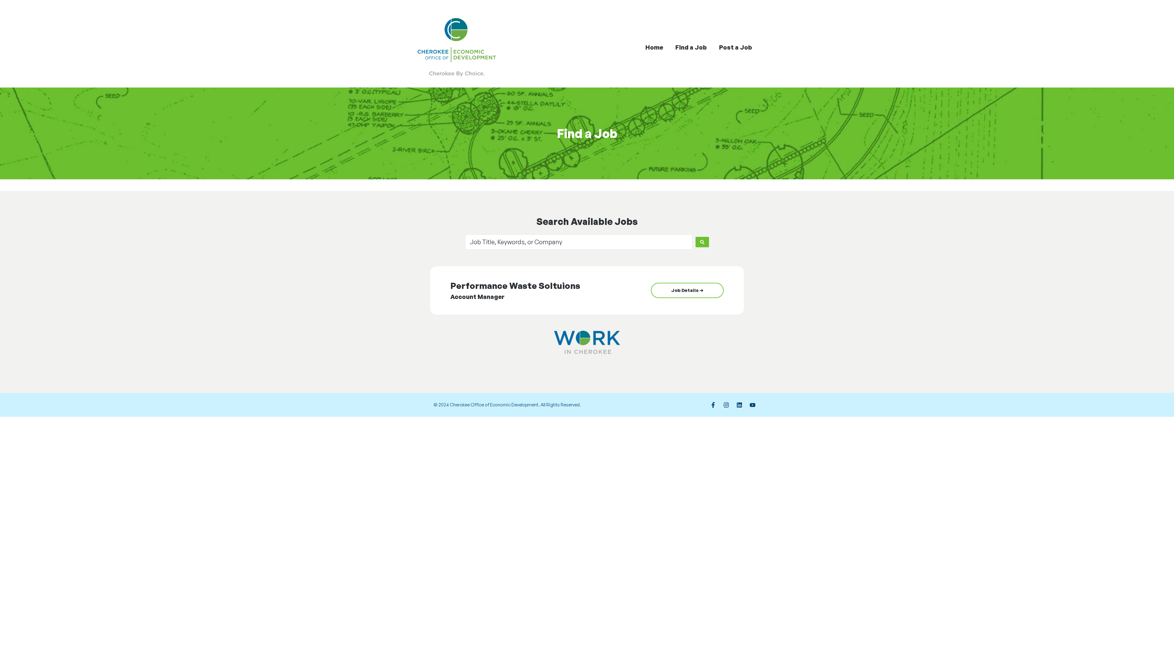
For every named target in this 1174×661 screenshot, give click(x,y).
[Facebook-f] (713, 405)
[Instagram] (726, 405)
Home (654, 47)
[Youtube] (752, 405)
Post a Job (735, 47)
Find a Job (691, 47)
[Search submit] (702, 242)
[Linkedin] (739, 405)
